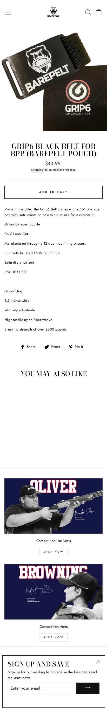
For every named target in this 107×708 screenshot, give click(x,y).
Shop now (53, 637)
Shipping (37, 170)
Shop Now (53, 552)
